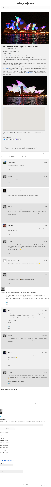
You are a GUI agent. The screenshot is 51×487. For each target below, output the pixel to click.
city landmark (9, 148)
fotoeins (17, 148)
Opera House (22, 148)
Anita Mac (10, 225)
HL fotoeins (7, 48)
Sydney (27, 148)
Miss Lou (10, 311)
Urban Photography (32, 147)
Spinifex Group (29, 72)
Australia (10, 147)
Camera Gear (16, 147)
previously (9, 56)
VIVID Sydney (6, 68)
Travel (26, 147)
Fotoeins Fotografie (25, 3)
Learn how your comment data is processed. (30, 403)
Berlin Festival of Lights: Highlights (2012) (39, 153)
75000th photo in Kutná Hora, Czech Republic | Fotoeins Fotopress (18, 292)
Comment (44, 399)
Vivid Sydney (32, 148)
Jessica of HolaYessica (13, 260)
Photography (22, 147)
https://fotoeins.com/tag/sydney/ (16, 381)
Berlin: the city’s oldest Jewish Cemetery (11, 153)
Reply (9, 169)
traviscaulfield (11, 162)
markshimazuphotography (15, 191)
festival (13, 148)
